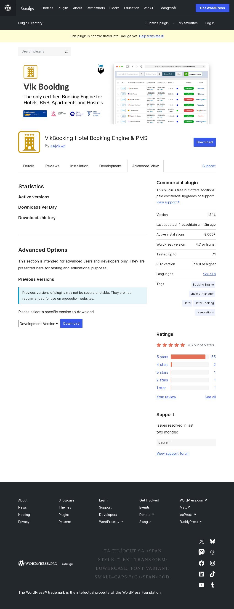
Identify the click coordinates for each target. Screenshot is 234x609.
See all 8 (209, 274)
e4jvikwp (58, 146)
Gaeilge (67, 564)
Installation (79, 166)
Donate (146, 515)
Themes (65, 507)
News (22, 507)
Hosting (24, 515)
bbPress (188, 515)
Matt (185, 507)
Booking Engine (203, 284)
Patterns (65, 522)
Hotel (187, 303)
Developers (108, 515)
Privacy (23, 522)
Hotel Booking (204, 303)
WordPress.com (193, 500)
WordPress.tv (111, 522)
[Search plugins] (66, 51)
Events (144, 507)
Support (209, 166)
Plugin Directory (30, 23)
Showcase (66, 500)
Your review (166, 397)
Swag (145, 522)
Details (29, 166)
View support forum (173, 453)
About (22, 500)
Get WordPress (212, 8)
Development (110, 166)
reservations (205, 312)
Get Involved (149, 500)
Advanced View (145, 166)
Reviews (52, 166)
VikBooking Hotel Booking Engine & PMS (96, 138)
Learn (103, 500)
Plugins (64, 515)
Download (205, 142)
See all (210, 397)
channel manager (202, 293)
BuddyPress (191, 522)
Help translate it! (151, 36)
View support (167, 202)
